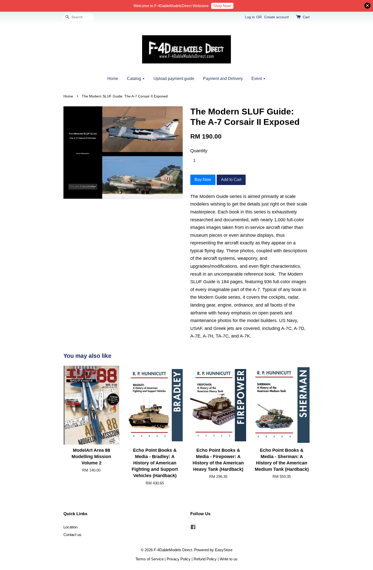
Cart (306, 17)
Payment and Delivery (223, 78)
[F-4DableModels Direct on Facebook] (193, 528)
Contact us (72, 534)
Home (112, 78)
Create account (276, 17)
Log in (250, 17)
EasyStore (223, 550)
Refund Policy (205, 559)
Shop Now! (222, 6)
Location (70, 527)
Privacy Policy (179, 559)
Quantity (198, 150)
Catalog (134, 78)
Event (257, 78)
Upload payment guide (174, 78)
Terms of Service (149, 559)
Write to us (229, 559)
